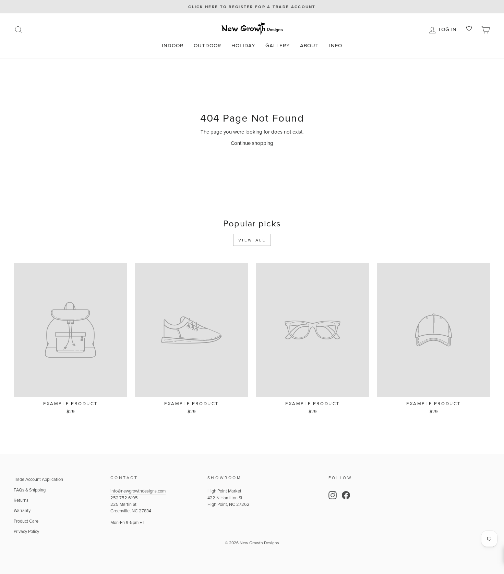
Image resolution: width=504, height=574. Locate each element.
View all (252, 240)
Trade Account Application (38, 479)
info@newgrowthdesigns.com (138, 491)
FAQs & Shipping (30, 490)
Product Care (26, 521)
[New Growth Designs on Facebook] (346, 495)
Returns (21, 500)
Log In (449, 29)
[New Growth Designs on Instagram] (332, 495)
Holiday (243, 45)
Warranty (22, 510)
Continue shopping (252, 143)
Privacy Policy (26, 531)
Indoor (172, 45)
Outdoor (207, 45)
